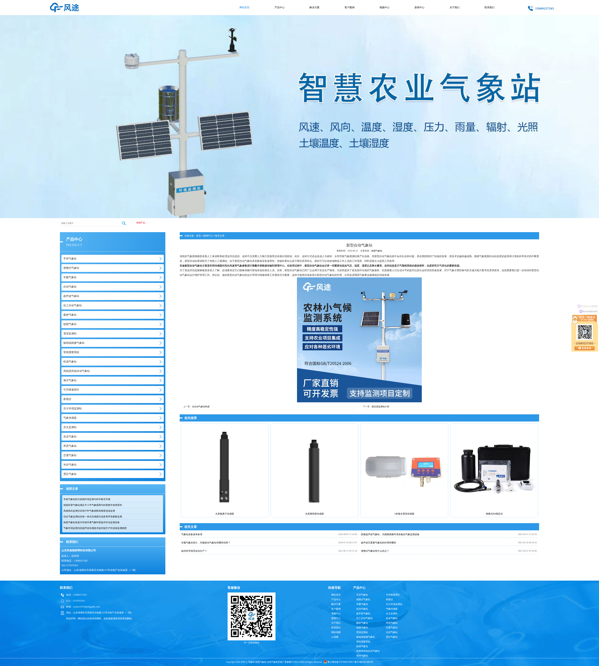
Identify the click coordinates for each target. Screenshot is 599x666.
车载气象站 (362, 604)
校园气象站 (376, 251)
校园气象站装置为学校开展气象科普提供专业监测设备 (91, 522)
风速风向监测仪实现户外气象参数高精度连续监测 (89, 511)
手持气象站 (362, 595)
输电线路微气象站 (365, 637)
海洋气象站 (362, 655)
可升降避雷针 (393, 595)
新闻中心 (419, 7)
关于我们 (455, 7)
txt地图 (334, 637)
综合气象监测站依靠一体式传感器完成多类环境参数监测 (92, 516)
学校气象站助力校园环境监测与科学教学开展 (86, 499)
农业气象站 (392, 618)
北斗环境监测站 (394, 604)
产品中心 (280, 7)
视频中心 (385, 7)
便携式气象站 (363, 599)
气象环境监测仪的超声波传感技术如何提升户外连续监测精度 (95, 528)
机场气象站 (362, 646)
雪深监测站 (362, 632)
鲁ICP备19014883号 (363, 662)
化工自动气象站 (364, 618)
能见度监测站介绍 (380, 406)
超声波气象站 (363, 613)
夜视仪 (389, 599)
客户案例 (350, 7)
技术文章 (219, 235)
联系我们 (489, 7)
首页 (198, 235)
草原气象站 (392, 623)
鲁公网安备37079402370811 (341, 662)
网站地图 (336, 632)
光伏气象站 (392, 632)
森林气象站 (362, 623)
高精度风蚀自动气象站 (368, 651)
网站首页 (244, 7)
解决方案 (314, 7)
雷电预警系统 (363, 641)
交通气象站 (392, 627)
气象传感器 (392, 609)
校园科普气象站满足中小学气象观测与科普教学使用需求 (92, 505)
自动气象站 (362, 609)
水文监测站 (392, 613)
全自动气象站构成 (200, 406)
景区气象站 (392, 637)
